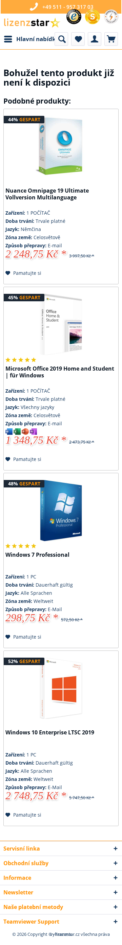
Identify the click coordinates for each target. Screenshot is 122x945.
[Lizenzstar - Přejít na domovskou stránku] (31, 23)
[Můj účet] (94, 39)
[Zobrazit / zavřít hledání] (61, 39)
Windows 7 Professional (37, 554)
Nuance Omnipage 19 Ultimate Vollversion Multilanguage (47, 194)
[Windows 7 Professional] (61, 510)
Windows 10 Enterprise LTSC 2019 (49, 732)
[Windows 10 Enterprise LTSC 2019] (61, 688)
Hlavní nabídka (37, 39)
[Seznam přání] (78, 39)
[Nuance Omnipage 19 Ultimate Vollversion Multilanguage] (61, 146)
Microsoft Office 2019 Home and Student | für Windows (59, 372)
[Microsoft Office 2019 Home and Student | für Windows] (61, 324)
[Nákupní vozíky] (111, 39)
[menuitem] (31, 39)
